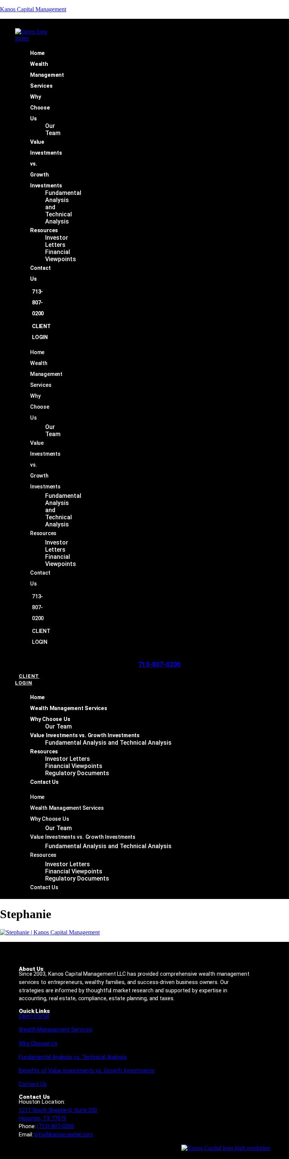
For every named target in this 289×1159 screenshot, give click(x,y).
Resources (44, 230)
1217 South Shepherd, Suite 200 (58, 1110)
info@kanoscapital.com (63, 1134)
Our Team (53, 129)
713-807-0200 (38, 303)
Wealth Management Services (47, 75)
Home (37, 53)
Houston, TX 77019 (42, 1118)
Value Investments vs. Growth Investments (85, 735)
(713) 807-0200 (55, 1126)
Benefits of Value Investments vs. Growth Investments (87, 1071)
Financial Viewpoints (60, 255)
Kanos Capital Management (33, 9)
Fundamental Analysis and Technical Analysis (108, 742)
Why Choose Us (40, 108)
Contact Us (44, 782)
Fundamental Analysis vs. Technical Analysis (73, 1057)
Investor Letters (56, 241)
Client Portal (34, 1016)
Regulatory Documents (77, 773)
